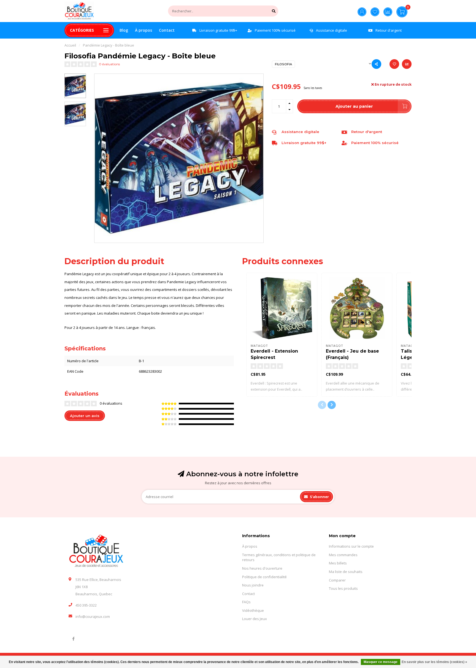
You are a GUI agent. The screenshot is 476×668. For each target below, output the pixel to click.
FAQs (246, 601)
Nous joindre (253, 585)
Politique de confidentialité (264, 576)
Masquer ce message (380, 662)
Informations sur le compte (351, 546)
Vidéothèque (253, 610)
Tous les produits (343, 588)
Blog (124, 30)
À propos (143, 30)
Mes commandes (343, 554)
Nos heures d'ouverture (262, 568)
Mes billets (338, 563)
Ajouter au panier (354, 106)
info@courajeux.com (92, 616)
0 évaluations (109, 64)
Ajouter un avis (84, 415)
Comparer (337, 580)
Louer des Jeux (254, 618)
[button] (322, 405)
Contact (167, 30)
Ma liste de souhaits (346, 571)
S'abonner (319, 496)
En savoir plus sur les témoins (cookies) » (434, 662)
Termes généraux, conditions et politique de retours (279, 557)
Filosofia (283, 64)
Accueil (70, 45)
